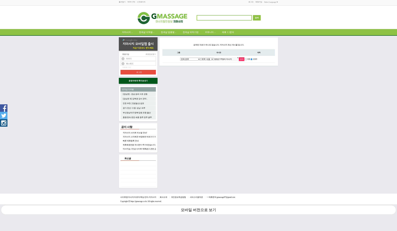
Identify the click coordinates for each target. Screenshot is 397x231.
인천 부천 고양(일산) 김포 (133, 103)
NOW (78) (131, 2)
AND (255, 59)
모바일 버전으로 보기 (198, 210)
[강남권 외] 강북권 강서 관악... (135, 99)
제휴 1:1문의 (228, 32)
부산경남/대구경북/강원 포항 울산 (137, 113)
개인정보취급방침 (178, 197)
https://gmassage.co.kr (139, 201)
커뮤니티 (210, 32)
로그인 (251, 2)
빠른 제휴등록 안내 (131, 141)
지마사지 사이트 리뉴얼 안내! (135, 133)
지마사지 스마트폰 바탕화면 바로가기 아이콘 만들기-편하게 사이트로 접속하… (155, 137)
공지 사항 (126, 126)
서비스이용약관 (196, 197)
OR (248, 59)
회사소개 (164, 197)
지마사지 (127, 32)
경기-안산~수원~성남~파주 (134, 108)
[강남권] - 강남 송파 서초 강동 (135, 94)
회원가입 (258, 2)
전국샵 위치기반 (190, 32)
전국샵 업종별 (168, 32)
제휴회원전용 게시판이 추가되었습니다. (139, 145)
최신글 (128, 158)
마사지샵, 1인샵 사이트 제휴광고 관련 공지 (140, 149)
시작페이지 (141, 2)
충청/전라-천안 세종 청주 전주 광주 (137, 117)
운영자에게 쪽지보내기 (138, 81)
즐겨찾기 (122, 2)
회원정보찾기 (151, 54)
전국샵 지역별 (146, 32)
